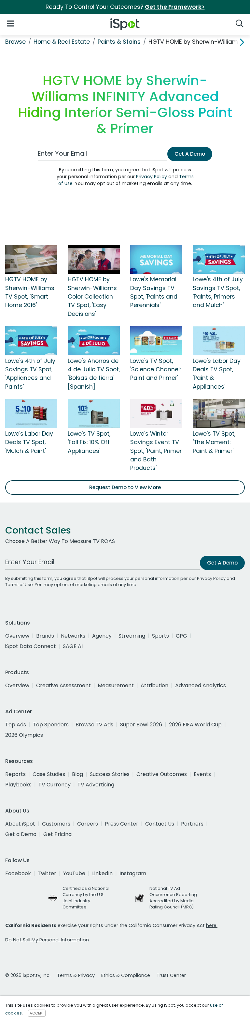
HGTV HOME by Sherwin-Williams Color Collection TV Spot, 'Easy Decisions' (92, 296)
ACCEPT (37, 1013)
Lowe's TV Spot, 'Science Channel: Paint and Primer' (155, 369)
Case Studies (49, 774)
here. (211, 925)
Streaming (131, 636)
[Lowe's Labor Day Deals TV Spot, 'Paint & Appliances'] (219, 340)
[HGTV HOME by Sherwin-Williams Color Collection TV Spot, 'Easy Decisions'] (94, 259)
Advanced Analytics (200, 685)
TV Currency (54, 784)
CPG (181, 636)
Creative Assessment (63, 685)
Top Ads (15, 724)
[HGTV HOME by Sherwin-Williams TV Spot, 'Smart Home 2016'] (31, 259)
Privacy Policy (151, 176)
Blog (77, 774)
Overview (17, 636)
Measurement (116, 685)
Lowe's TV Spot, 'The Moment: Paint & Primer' (214, 442)
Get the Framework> (175, 7)
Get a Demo (20, 834)
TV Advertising (95, 784)
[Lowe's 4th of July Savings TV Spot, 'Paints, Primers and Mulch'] (219, 259)
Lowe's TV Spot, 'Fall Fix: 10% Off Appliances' (89, 442)
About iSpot (20, 824)
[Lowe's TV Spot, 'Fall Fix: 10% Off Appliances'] (94, 413)
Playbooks (18, 784)
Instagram (132, 873)
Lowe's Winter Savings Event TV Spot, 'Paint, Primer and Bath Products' (156, 451)
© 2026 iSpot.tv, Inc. (27, 975)
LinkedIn (102, 873)
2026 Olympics (24, 735)
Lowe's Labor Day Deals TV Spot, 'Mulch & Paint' (29, 442)
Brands (45, 636)
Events (202, 774)
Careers (87, 824)
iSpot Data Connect (30, 646)
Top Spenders (51, 724)
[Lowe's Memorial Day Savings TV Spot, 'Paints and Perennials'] (156, 259)
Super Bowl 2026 (141, 724)
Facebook (18, 873)
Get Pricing (57, 834)
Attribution (154, 685)
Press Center (121, 824)
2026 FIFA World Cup (195, 724)
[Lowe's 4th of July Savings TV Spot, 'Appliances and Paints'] (31, 340)
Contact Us (159, 824)
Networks (73, 636)
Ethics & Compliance (125, 975)
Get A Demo (189, 154)
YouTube (74, 873)
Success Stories (110, 774)
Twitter (47, 873)
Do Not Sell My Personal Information (47, 940)
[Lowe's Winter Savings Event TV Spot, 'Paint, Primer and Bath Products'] (156, 413)
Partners (192, 824)
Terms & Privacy (76, 975)
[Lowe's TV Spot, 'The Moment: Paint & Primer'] (219, 413)
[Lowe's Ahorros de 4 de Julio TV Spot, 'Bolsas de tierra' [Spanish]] (94, 340)
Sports (160, 636)
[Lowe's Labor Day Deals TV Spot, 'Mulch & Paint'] (31, 413)
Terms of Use (19, 584)
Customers (56, 824)
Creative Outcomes (161, 774)
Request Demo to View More (125, 487)
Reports (15, 774)
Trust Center (171, 975)
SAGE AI (73, 646)
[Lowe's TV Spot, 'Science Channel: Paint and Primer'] (156, 340)
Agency (102, 636)
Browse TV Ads (94, 724)
